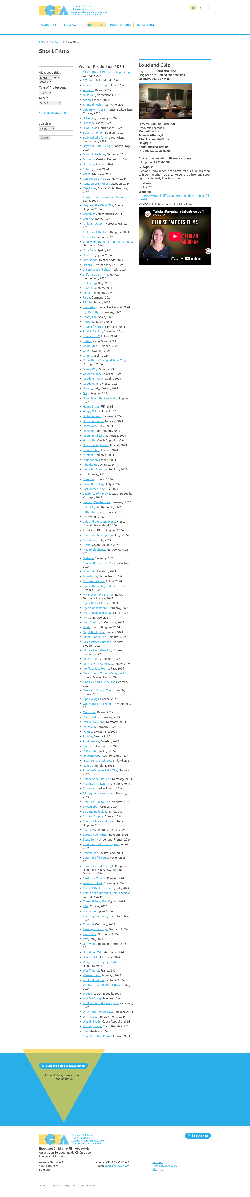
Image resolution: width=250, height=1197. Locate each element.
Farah (86, 297)
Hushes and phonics (96, 445)
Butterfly (89, 159)
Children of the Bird (96, 232)
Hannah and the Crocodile (99, 398)
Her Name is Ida (93, 421)
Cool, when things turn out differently (107, 241)
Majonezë (89, 540)
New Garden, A (93, 622)
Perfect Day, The (94, 721)
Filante (87, 302)
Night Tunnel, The (94, 636)
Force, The (90, 317)
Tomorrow (89, 911)
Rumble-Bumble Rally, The (100, 770)
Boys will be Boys (94, 154)
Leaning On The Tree (96, 502)
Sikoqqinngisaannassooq (99, 793)
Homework (90, 426)
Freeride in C (91, 336)
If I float (88, 454)
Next (86, 627)
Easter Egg (90, 283)
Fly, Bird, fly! (91, 312)
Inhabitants (90, 464)
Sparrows (89, 829)
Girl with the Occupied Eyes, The (104, 360)
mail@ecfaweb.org (117, 1165)
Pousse (87, 731)
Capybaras (89, 188)
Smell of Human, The (96, 801)
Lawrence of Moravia (96, 493)
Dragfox (88, 264)
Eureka (87, 287)
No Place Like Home (96, 668)
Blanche (88, 122)
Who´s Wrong (92, 998)
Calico (87, 173)
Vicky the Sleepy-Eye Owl (99, 962)
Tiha (85, 906)
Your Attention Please (97, 1036)
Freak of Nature (93, 326)
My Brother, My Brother (98, 594)
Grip (85, 393)
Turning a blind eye (95, 929)
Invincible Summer (95, 469)
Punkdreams (91, 741)
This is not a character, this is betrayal (107, 892)
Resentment (91, 755)
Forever (88, 321)
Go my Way (90, 369)
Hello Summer (92, 416)
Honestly (88, 430)
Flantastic (89, 307)
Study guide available (53, 112)
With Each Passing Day (97, 1011)
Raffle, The (90, 751)
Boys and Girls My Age (97, 146)
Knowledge (145, 25)
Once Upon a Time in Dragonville (104, 673)
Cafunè (87, 169)
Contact (157, 1162)
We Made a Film (93, 980)
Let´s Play (89, 507)
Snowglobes (91, 806)
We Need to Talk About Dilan (102, 985)
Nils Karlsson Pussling (97, 641)
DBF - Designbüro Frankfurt (83, 1185)
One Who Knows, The (97, 690)
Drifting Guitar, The (95, 274)
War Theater (91, 970)
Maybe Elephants (94, 549)
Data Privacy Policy (164, 1165)
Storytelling (90, 852)
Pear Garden (91, 717)
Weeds (87, 993)
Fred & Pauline (92, 331)
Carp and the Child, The (98, 205)
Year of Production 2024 (101, 66)
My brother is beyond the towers (104, 586)
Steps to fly (90, 839)
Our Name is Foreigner (98, 703)
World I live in (92, 1021)
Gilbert (87, 355)
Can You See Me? (94, 178)
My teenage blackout (96, 612)
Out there (89, 712)
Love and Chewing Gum (98, 535)
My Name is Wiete (95, 608)
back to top (200, 1135)
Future (87, 341)
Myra (86, 617)
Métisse (88, 558)
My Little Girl (91, 603)
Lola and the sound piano (99, 521)
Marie (86, 544)
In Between (90, 459)
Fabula (87, 292)
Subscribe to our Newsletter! (65, 1065)
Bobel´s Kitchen (93, 132)
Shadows (88, 788)
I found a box (91, 450)
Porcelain (89, 726)
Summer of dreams (95, 857)
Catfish (87, 218)
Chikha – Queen (93, 223)
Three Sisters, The (95, 901)
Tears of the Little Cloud (98, 888)
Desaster (89, 255)
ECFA (42, 42)
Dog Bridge (90, 259)
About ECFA (50, 25)
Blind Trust (90, 127)
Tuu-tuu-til (89, 934)
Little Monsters (93, 512)
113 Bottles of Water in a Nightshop (106, 72)
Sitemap (157, 1169)
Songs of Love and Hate (98, 821)
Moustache (90, 576)
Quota (87, 746)
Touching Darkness (95, 916)
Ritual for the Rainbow (97, 760)
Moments (89, 571)
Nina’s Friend (91, 658)
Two (85, 938)
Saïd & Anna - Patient (97, 779)
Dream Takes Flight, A (97, 269)
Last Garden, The (94, 488)
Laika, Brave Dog (94, 484)
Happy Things (91, 411)
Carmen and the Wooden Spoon (103, 197)
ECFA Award (73, 25)
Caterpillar (89, 213)
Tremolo (88, 924)
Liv (84, 516)
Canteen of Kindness (96, 183)
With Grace (90, 1016)
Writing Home (92, 1026)
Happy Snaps (91, 406)
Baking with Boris (94, 109)
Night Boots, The (94, 632)
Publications (120, 25)
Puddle (87, 736)
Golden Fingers (93, 373)
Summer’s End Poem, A (98, 866)
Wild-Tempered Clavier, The (101, 1003)
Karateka (88, 479)
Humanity (89, 440)
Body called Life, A (95, 137)
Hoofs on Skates (94, 435)
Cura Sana (89, 250)
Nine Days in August (96, 663)
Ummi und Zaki (92, 952)
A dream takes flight (96, 85)
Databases (96, 25)
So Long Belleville (94, 811)
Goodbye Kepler (93, 378)
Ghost (87, 350)
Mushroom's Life (94, 581)
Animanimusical (93, 104)
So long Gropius (93, 816)
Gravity (87, 388)
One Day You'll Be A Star (99, 681)
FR (201, 7)
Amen (87, 99)
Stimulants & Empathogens (101, 844)
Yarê (86, 1031)
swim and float (92, 883)
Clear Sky (89, 237)
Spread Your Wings (95, 834)
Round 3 (88, 765)
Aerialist (88, 90)
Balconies (89, 118)
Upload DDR (91, 957)
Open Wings (91, 699)
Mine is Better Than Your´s (100, 563)
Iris (85, 474)
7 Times (88, 80)
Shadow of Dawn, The (97, 783)
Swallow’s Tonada (94, 878)
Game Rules (90, 346)
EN (193, 7)
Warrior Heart (92, 975)
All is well (89, 95)
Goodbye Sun (91, 383)
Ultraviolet (90, 943)
